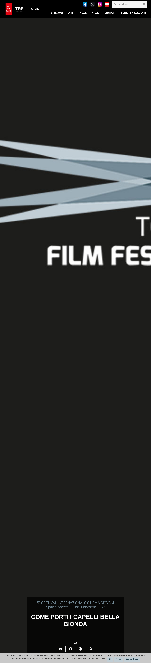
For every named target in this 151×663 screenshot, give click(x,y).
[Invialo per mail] (61, 649)
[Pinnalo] (80, 649)
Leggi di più (132, 659)
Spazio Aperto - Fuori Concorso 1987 (75, 607)
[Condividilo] (71, 649)
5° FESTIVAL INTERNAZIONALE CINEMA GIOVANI (75, 602)
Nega (118, 659)
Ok (110, 659)
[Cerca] (144, 4)
